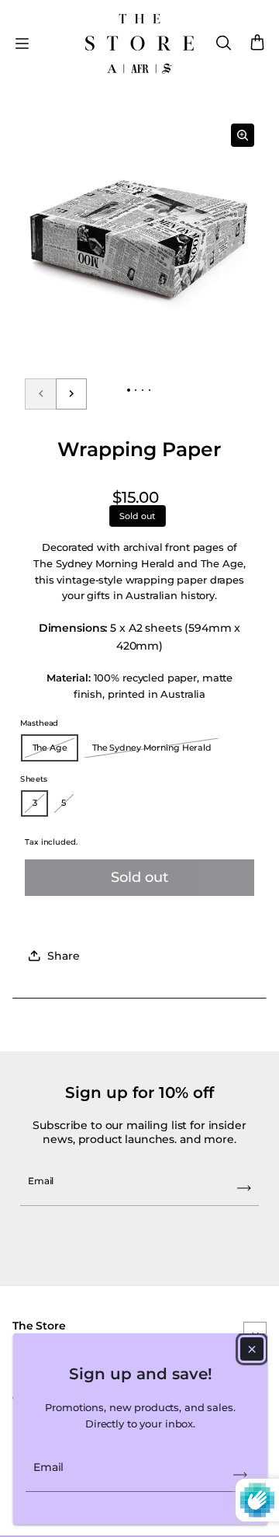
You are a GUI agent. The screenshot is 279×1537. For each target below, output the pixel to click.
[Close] (252, 1349)
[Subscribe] (240, 1474)
